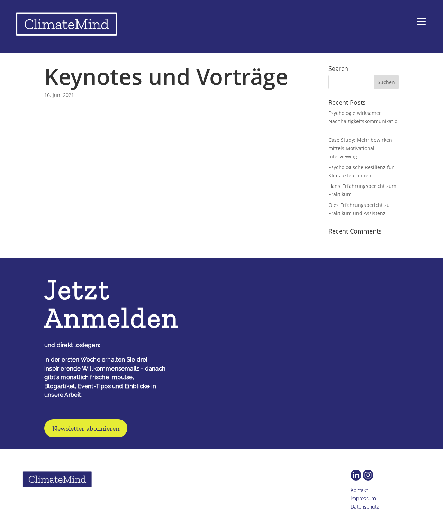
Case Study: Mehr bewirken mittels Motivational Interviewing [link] (360, 148)
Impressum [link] (363, 498)
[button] (421, 26)
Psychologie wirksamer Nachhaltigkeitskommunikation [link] (362, 121)
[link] (66, 26)
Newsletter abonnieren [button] (85, 428)
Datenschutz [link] (365, 507)
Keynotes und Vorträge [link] (166, 76)
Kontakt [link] (359, 490)
